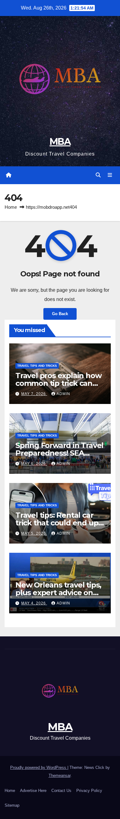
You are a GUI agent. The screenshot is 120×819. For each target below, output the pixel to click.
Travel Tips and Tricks (37, 365)
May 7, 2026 (34, 394)
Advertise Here (33, 790)
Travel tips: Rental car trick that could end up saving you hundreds (56, 523)
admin (63, 394)
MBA (60, 141)
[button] (98, 175)
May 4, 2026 (34, 603)
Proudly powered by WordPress (38, 767)
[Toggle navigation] (110, 175)
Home (11, 207)
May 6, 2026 (34, 463)
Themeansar (59, 775)
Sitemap (12, 805)
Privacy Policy (89, 790)
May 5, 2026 (34, 533)
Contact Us (61, 790)
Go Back (60, 313)
